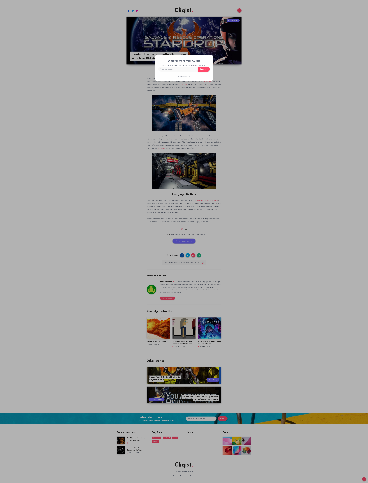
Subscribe (203, 69)
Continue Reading (184, 76)
